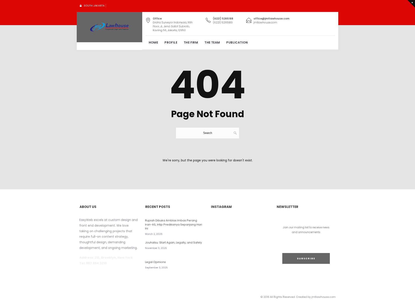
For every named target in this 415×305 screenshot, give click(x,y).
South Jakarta (94, 5)
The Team (212, 42)
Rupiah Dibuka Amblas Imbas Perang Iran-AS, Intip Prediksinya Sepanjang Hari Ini (173, 224)
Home (153, 42)
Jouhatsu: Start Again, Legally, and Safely (173, 242)
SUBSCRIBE (306, 258)
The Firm (191, 42)
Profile (170, 42)
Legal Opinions (155, 262)
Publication (237, 42)
